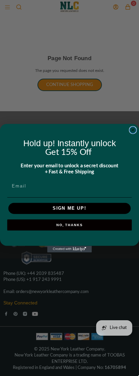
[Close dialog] (133, 130)
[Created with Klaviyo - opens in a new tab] (69, 249)
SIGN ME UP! (69, 208)
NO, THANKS (69, 225)
